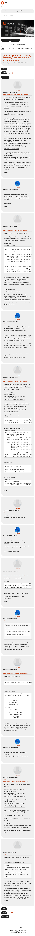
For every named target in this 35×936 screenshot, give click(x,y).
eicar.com (6, 542)
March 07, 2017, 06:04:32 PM (10, 377)
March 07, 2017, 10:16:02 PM (10, 669)
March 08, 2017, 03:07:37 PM (10, 777)
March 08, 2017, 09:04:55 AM (10, 747)
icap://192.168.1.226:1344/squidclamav (14, 399)
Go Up (4, 912)
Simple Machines (22, 930)
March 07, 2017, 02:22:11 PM (10, 226)
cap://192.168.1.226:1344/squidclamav (14, 396)
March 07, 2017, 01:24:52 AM (10, 92)
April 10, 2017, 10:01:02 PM (9, 852)
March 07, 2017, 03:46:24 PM (10, 321)
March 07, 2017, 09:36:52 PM (10, 535)
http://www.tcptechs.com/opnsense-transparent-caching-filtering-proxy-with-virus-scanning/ (17, 106)
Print (4, 908)
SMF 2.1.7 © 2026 (13, 930)
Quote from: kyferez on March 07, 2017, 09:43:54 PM (18, 625)
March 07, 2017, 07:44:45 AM (10, 189)
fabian (18, 187)
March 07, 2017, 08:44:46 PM (12, 510)
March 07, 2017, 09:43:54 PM (10, 571)
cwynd (18, 850)
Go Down (4, 72)
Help (11, 927)
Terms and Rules (16, 927)
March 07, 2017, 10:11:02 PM (10, 618)
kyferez (18, 90)
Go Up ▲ (23, 927)
